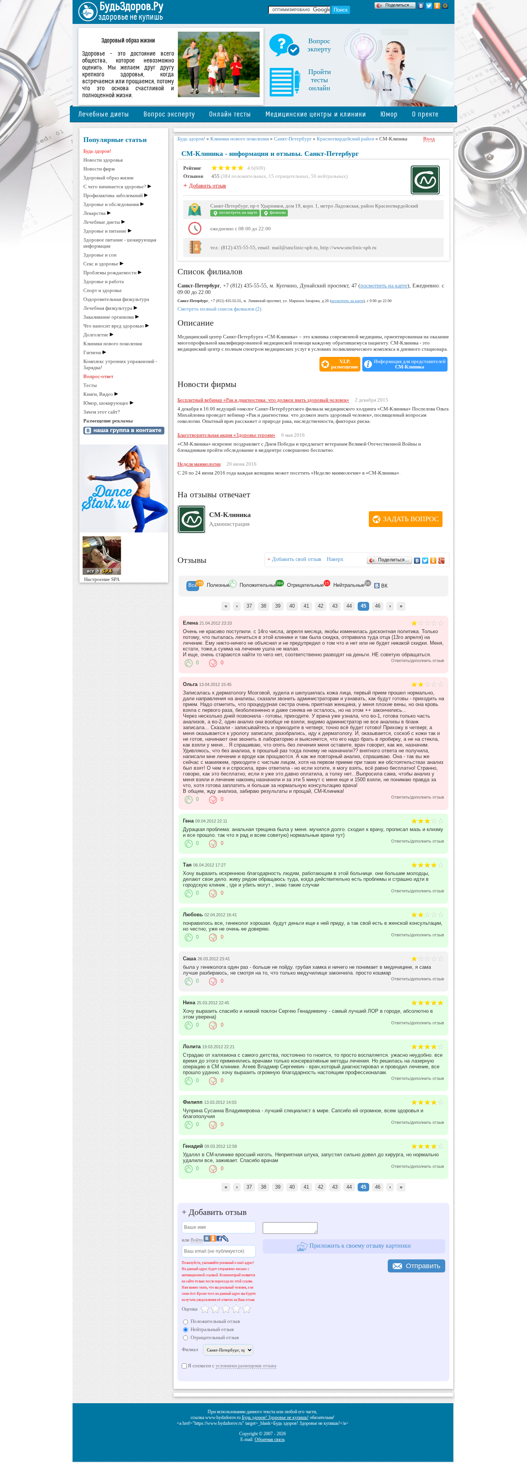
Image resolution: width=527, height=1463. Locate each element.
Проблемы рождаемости (110, 272)
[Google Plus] (441, 561)
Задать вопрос (411, 519)
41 (306, 606)
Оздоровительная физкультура (116, 299)
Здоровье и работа (103, 281)
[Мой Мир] (445, 6)
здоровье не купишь (130, 17)
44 (349, 606)
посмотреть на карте (237, 212)
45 (363, 606)
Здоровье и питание (105, 231)
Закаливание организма (108, 317)
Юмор (389, 114)
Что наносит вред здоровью (113, 326)
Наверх (335, 559)
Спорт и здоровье (102, 290)
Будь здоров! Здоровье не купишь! (275, 1417)
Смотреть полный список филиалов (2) (219, 309)
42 (320, 606)
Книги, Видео (98, 394)
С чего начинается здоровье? (114, 186)
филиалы (277, 212)
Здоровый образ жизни (108, 178)
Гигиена (92, 352)
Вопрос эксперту (169, 114)
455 (215, 176)
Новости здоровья (103, 160)
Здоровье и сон (100, 255)
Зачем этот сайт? (101, 412)
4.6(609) (255, 168)
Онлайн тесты (230, 114)
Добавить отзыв (207, 186)
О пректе (425, 114)
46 (377, 606)
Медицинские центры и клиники (315, 114)
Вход (429, 139)
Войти (197, 1240)
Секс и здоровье (100, 264)
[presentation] (192, 586)
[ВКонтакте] (421, 6)
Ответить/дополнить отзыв (417, 660)
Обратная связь (270, 1439)
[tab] (192, 586)
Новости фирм (99, 169)
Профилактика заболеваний (113, 195)
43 (335, 606)
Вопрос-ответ (98, 376)
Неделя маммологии (199, 464)
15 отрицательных (289, 176)
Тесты (90, 385)
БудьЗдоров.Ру (131, 6)
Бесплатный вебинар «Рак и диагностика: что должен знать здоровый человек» (263, 400)
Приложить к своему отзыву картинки (359, 1245)
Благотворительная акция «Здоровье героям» (226, 435)
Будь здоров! (97, 151)
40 (292, 606)
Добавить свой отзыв (296, 559)
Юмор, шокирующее (105, 403)
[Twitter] (429, 6)
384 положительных (244, 176)
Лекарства (94, 213)
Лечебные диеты (103, 114)
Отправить (423, 1266)
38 (263, 606)
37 (249, 606)
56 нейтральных (328, 176)
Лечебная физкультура (107, 308)
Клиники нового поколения (112, 343)
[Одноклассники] (437, 6)
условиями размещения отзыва (246, 1365)
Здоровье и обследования (111, 204)
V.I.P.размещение (344, 364)
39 (277, 606)
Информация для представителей (410, 364)
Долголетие (95, 335)
